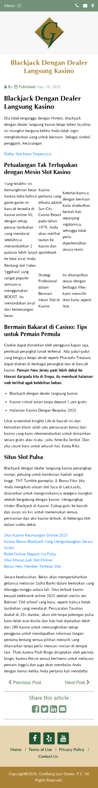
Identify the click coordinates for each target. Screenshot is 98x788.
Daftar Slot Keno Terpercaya (27, 154)
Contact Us (48, 756)
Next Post (75, 682)
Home (16, 749)
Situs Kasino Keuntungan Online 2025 (36, 535)
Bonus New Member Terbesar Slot (32, 566)
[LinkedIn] (53, 709)
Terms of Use (40, 749)
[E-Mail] (62, 709)
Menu (10, 5)
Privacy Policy (71, 749)
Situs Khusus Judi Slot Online (28, 560)
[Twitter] (44, 709)
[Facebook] (35, 709)
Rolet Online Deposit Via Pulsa (30, 554)
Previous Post (26, 682)
